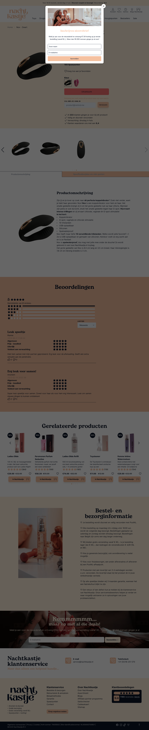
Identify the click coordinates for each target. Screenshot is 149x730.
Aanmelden (74, 59)
